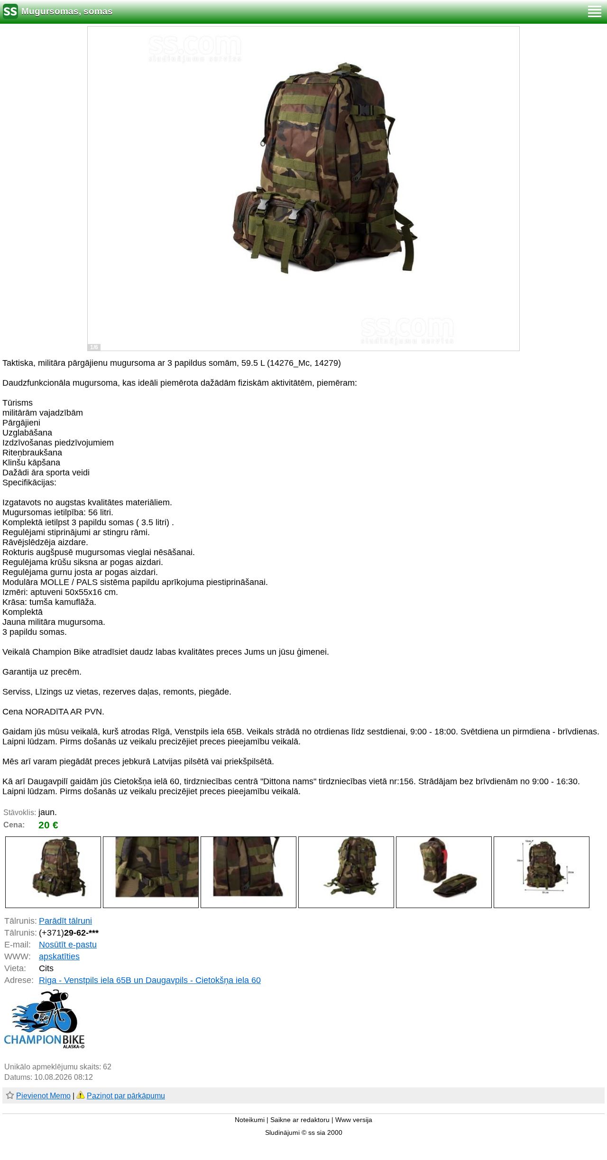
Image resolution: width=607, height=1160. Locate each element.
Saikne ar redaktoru (300, 1119)
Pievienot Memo (43, 1096)
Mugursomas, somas (67, 11)
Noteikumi (250, 1119)
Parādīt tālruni (65, 921)
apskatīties (59, 956)
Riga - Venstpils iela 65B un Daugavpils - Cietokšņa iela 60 (150, 980)
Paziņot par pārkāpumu (126, 1096)
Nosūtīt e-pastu (68, 944)
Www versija (353, 1119)
